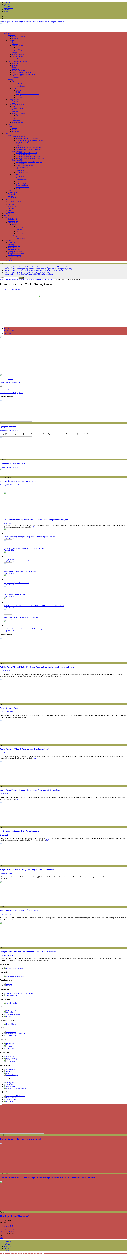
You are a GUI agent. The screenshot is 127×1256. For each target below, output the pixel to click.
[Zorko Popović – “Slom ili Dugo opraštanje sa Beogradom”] (16, 743)
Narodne (18, 90)
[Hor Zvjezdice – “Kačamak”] (22, 1210)
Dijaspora (7, 213)
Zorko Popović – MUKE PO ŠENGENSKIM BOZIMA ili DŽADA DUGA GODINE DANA (34, 606)
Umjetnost (7, 33)
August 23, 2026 (9, 584)
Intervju (14, 53)
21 (9, 1231)
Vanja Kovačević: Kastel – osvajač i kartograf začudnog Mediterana (27, 869)
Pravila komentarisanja (15, 255)
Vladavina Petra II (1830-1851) (26, 154)
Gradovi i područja (22, 185)
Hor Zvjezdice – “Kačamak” (14, 1216)
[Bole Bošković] (9, 1062)
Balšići (18, 144)
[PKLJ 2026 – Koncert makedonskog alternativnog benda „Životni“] (8, 545)
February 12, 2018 (6, 873)
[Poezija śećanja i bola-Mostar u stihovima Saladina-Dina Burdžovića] (16, 946)
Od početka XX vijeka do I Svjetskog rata (29, 162)
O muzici (19, 83)
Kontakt (6, 11)
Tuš (17, 117)
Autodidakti (15, 78)
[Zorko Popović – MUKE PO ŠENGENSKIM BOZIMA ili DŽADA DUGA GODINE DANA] (8, 602)
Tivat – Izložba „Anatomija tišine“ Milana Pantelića (20, 571)
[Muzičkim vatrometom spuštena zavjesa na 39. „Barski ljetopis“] (8, 625)
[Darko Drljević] (10, 1024)
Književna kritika (17, 51)
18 (3, 1231)
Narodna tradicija (17, 56)
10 (1, 1229)
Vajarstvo (15, 65)
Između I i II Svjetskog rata (24, 165)
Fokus (2, 489)
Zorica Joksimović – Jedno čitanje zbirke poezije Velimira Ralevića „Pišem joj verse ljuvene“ (47, 1177)
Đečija (18, 226)
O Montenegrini (9, 240)
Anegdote (15, 110)
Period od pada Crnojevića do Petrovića (28, 147)
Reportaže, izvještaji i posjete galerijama (24, 74)
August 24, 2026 (9, 561)
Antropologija (12, 192)
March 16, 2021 (5, 671)
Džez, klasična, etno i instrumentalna (27, 94)
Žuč (17, 115)
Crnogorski (7, 2)
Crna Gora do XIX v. (18, 137)
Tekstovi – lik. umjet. (18, 70)
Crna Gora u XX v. (18, 160)
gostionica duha (9, 330)
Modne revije (16, 131)
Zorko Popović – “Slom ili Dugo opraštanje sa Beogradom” (24, 749)
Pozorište (15, 101)
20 (7, 1231)
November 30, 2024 (6, 955)
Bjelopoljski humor (8, 427)
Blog (5, 217)
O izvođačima (20, 87)
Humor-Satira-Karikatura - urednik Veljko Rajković (26, 279)
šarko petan (7, 333)
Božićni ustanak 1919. (23, 167)
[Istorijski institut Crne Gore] (10, 1035)
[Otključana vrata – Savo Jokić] (16, 458)
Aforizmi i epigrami (18, 108)
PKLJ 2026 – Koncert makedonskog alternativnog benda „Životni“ (25, 548)
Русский (7, 6)
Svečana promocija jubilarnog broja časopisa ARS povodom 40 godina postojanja (29, 537)
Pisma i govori (20, 176)
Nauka (6, 133)
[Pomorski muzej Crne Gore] (14, 1033)
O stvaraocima (20, 231)
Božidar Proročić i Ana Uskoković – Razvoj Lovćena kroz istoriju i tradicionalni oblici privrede (38, 667)
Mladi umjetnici (17, 76)
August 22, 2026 (9, 607)
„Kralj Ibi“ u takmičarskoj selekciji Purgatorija (18, 560)
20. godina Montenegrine (16, 253)
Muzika (10, 79)
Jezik (9, 190)
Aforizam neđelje (17, 122)
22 (11, 1231)
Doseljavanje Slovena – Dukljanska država (29, 140)
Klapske (18, 95)
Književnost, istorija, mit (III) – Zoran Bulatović (19, 831)
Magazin (6, 215)
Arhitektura (11, 35)
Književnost (11, 40)
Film (13, 103)
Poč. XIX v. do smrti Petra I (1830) (27, 153)
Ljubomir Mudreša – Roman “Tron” (15, 594)
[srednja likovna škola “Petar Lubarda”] (14, 1096)
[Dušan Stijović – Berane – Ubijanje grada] (22, 1133)
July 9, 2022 (4, 794)
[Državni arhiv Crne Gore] (10, 1032)
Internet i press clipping (15, 251)
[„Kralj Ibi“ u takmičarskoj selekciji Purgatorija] (8, 556)
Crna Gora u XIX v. (18, 151)
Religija (10, 196)
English (6, 4)
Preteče (14, 106)
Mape (17, 181)
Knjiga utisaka (8, 8)
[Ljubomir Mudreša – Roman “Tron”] (8, 591)
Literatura (15, 44)
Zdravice (18, 58)
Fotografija (15, 69)
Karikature (15, 112)
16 (13, 1229)
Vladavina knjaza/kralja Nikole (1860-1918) (30, 158)
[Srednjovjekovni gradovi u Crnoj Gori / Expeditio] (15, 976)
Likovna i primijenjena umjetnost (18, 61)
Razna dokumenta (21, 180)
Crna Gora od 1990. (22, 172)
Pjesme (14, 88)
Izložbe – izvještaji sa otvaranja (21, 72)
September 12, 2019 (6, 712)
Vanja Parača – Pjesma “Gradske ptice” (16, 583)
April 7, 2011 (4, 289)
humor (6, 332)
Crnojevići (19, 146)
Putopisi (18, 237)
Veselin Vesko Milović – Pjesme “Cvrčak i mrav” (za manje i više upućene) (30, 790)
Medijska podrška (13, 249)
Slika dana (11, 205)
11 (3, 1229)
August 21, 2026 (9, 619)
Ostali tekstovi (20, 239)
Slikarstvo (15, 63)
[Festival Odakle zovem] (9, 1048)
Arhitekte (15, 38)
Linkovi (10, 260)
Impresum (7, 9)
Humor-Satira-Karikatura (16, 104)
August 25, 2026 (9, 523)
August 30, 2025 (5, 914)
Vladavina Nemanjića (22, 142)
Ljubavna (19, 230)
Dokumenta (15, 174)
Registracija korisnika (14, 256)
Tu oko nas (19, 233)
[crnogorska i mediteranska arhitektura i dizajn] (8, 984)
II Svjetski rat (20, 169)
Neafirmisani (16, 60)
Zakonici (18, 178)
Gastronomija (12, 197)
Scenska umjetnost (14, 99)
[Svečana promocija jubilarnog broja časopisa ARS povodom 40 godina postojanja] (8, 533)
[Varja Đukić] (8, 1084)
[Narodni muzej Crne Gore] (13, 968)
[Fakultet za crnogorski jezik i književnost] (18, 993)
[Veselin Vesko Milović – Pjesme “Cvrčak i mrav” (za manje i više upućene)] (16, 784)
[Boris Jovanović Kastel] (13, 1045)
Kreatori (14, 128)
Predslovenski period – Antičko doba (27, 138)
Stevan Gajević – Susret (9, 708)
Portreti (18, 188)
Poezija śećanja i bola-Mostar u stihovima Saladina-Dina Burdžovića (28, 951)
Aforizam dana (16, 120)
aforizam (6, 328)
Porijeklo (11, 212)
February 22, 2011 (6, 430)
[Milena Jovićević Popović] (10, 1099)
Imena (10, 210)
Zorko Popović (12, 219)
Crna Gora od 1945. (22, 171)
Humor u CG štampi (18, 113)
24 (1, 1233)
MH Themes (40, 1253)
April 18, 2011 (4, 485)
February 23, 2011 (6, 467)
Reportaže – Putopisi (14, 201)
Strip (9, 124)
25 (3, 1233)
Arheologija (11, 194)
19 (5, 1231)
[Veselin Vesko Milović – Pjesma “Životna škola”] (16, 905)
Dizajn (14, 67)
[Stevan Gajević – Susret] (16, 702)
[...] (33, 527)
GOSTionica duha (17, 119)
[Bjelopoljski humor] (16, 421)
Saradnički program (14, 246)
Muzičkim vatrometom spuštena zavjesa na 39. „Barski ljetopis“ (24, 629)
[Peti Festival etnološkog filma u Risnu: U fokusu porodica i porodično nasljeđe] (20, 516)
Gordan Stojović (13, 221)
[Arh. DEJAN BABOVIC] (8, 985)
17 (1, 1231)
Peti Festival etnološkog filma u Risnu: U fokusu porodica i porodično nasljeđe (36, 520)
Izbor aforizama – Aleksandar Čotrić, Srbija (18, 481)
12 (5, 1229)
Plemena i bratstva (21, 183)
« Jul (1, 1238)
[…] (63, 676)
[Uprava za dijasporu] (12, 1014)
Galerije (10, 203)
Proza (17, 47)
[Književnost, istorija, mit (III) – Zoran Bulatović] (16, 825)
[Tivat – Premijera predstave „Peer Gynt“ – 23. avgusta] (8, 614)
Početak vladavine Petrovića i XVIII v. (28, 149)
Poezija (18, 49)
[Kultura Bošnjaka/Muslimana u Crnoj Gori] (8, 1047)
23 (13, 1231)
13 (7, 1229)
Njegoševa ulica (13, 206)
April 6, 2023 (4, 835)
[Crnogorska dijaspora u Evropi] (12, 1011)
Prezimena (11, 208)
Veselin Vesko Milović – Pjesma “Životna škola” (19, 910)
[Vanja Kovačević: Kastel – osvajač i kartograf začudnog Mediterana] (16, 864)
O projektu (11, 242)
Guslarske (19, 97)
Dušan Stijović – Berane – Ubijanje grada (21, 1139)
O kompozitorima (21, 85)
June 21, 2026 (4, 753)
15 (11, 1229)
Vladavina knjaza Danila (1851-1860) (28, 156)
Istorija (10, 135)
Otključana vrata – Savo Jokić (12, 463)
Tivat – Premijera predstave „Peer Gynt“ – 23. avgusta (21, 617)
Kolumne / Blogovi (18, 54)
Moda (10, 126)
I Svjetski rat (20, 163)
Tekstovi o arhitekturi (18, 36)
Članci (14, 81)
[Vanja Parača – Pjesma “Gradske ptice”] (8, 579)
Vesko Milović (12, 222)
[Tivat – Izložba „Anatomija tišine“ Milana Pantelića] (8, 568)
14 (9, 1229)
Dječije (18, 92)
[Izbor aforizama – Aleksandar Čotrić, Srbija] (6, 475)
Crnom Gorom (8, 199)
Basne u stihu (20, 228)
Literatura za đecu (17, 45)
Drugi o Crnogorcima (22, 187)
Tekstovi (14, 129)
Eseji (13, 42)
